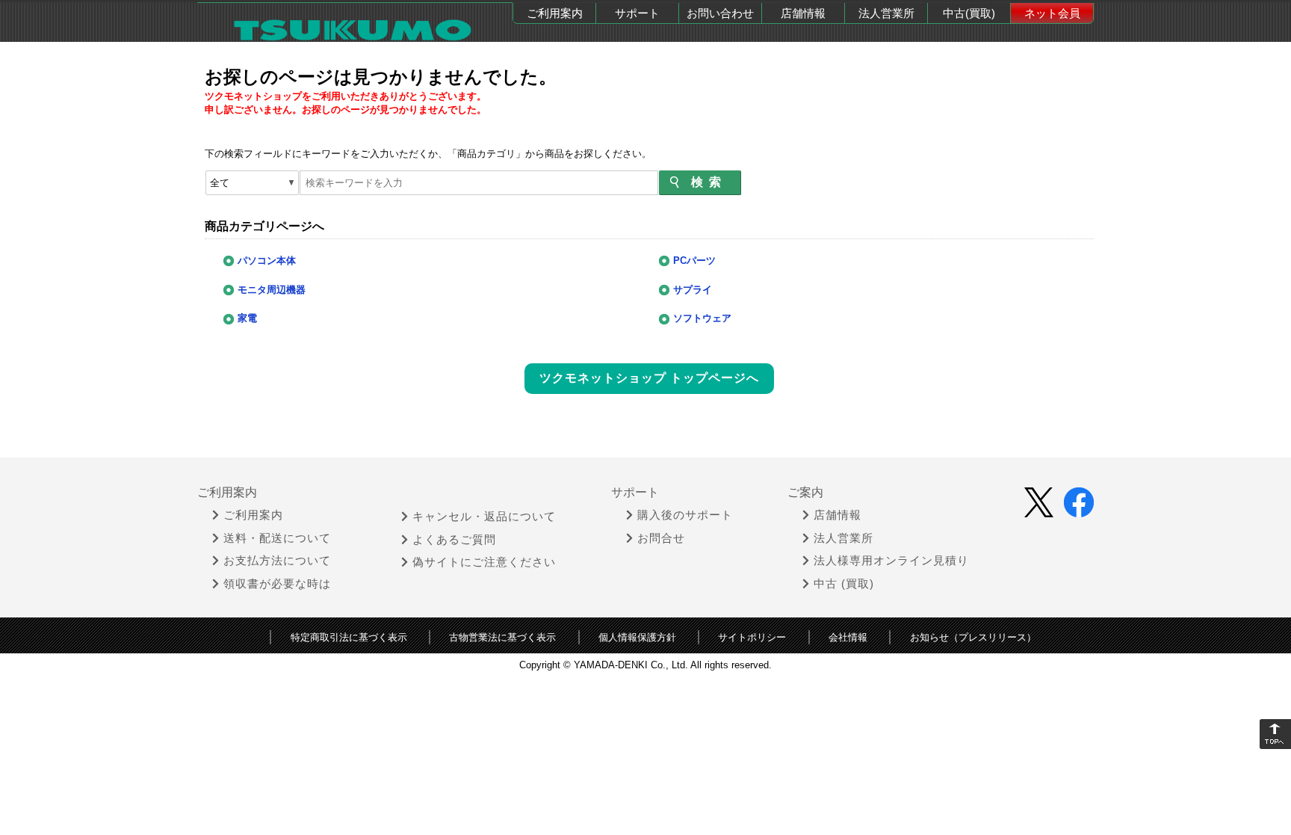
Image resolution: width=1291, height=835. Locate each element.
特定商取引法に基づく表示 (349, 637)
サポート (637, 13)
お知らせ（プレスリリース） (973, 637)
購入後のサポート (685, 515)
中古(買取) (969, 13)
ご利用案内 (555, 13)
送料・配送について (277, 538)
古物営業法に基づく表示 (502, 637)
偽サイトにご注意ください (484, 562)
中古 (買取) (844, 584)
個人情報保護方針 (637, 637)
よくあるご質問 (454, 540)
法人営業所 (886, 13)
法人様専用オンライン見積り (891, 561)
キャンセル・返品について (484, 517)
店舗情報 (803, 13)
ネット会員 (1052, 13)
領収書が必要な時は (277, 584)
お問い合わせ (720, 13)
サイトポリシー (752, 637)
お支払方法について (277, 561)
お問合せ (661, 538)
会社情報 (848, 637)
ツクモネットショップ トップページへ (649, 378)
